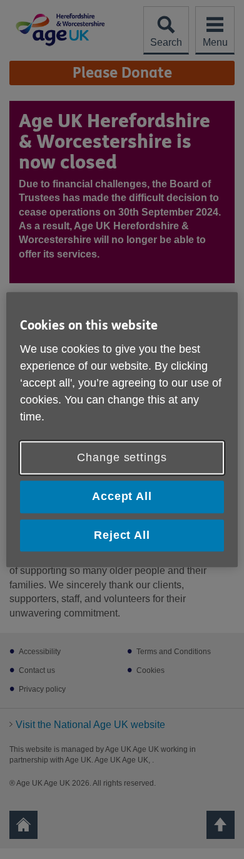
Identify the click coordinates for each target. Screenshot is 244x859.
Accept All (122, 497)
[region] (122, 429)
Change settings (122, 458)
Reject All (122, 535)
